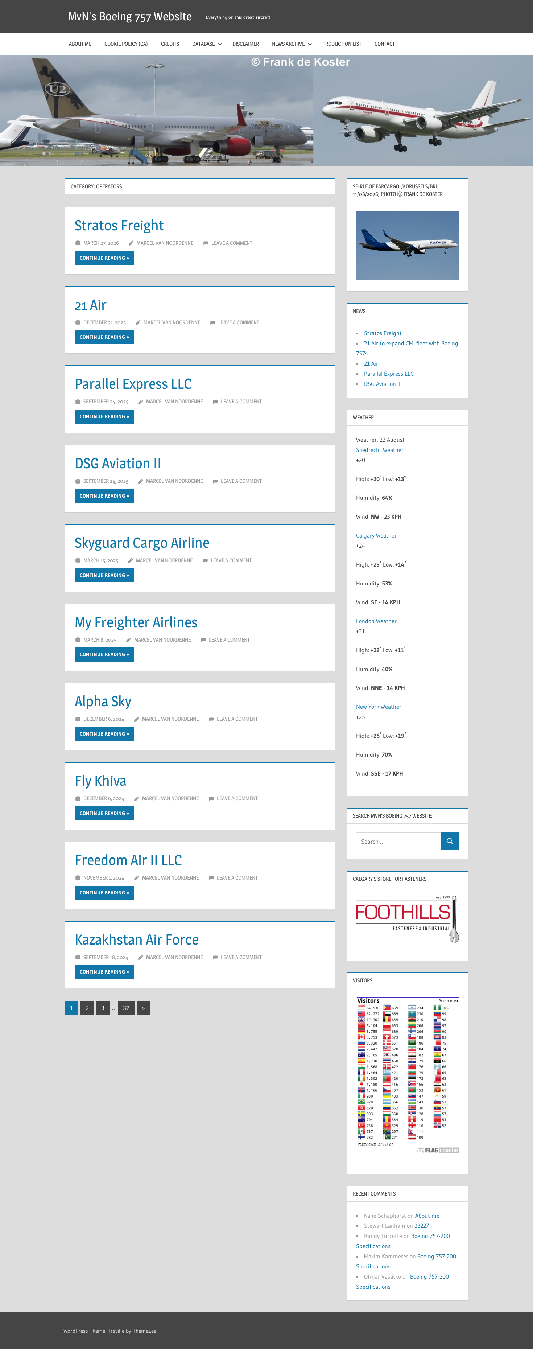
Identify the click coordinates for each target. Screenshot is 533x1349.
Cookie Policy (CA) (126, 43)
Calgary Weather (376, 535)
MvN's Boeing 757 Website (130, 16)
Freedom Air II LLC (128, 860)
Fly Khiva (101, 780)
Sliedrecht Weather (380, 449)
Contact (385, 43)
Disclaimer (245, 43)
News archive (288, 43)
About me (80, 43)
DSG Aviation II (118, 463)
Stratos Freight (119, 225)
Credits (170, 43)
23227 (421, 1225)
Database (203, 43)
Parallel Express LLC (133, 383)
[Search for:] (398, 841)
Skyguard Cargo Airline (142, 542)
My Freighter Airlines (136, 622)
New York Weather (378, 706)
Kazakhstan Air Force (137, 939)
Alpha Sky (103, 701)
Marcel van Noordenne (165, 242)
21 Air (91, 304)
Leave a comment (231, 242)
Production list (341, 43)
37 (126, 1008)
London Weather (376, 621)
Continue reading (102, 258)
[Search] (450, 841)
